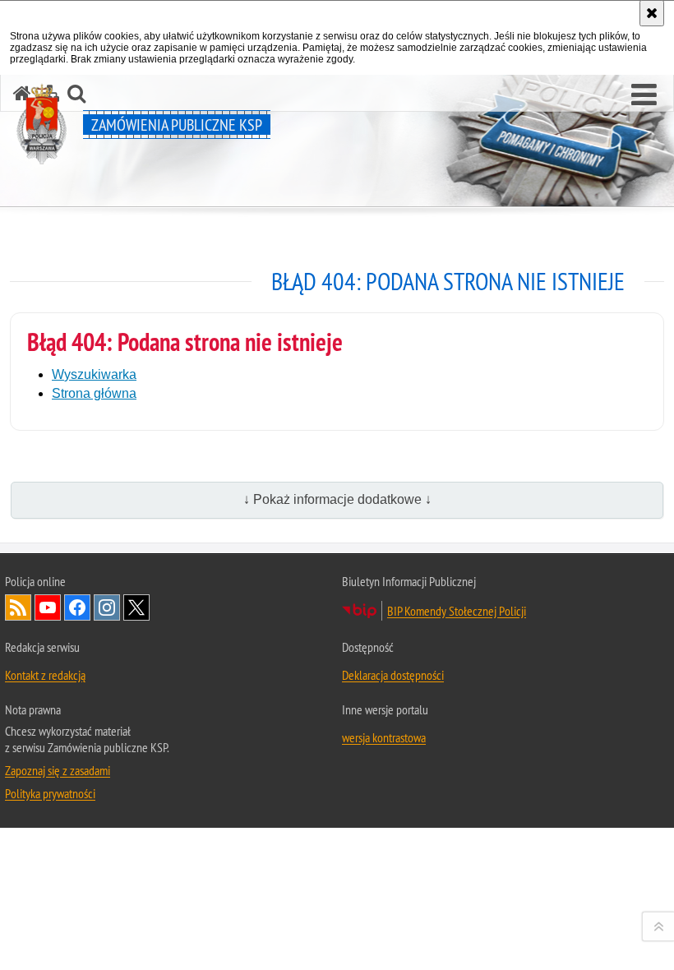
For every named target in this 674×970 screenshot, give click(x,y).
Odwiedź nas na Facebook (77, 607)
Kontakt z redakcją (45, 675)
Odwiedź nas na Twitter (136, 607)
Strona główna (94, 393)
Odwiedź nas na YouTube (48, 607)
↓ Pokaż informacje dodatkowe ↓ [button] (337, 499)
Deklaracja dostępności (393, 675)
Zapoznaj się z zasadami (57, 770)
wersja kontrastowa (384, 737)
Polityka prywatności (50, 793)
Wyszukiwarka (94, 374)
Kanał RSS (18, 607)
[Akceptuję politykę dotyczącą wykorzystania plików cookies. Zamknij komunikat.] (651, 13)
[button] (644, 95)
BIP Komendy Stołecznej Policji (456, 611)
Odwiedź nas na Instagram (107, 607)
